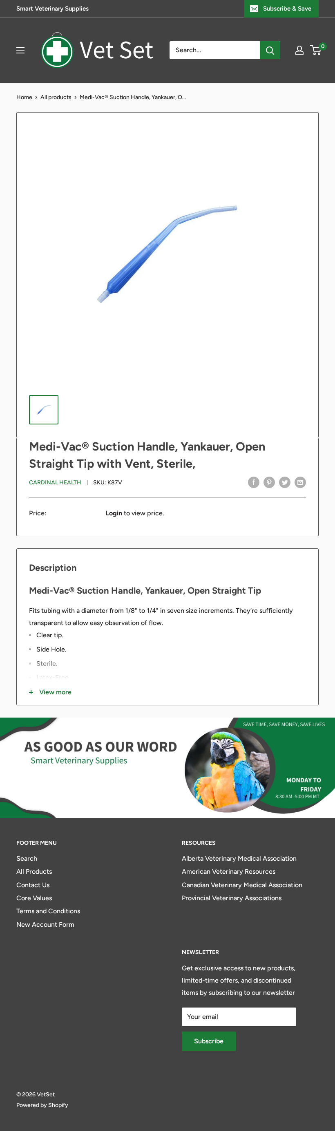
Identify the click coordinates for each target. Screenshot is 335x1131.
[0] (316, 50)
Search (26, 858)
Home (24, 97)
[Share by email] (300, 482)
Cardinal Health (55, 482)
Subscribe (208, 1041)
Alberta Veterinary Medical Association (239, 858)
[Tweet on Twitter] (284, 482)
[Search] (270, 50)
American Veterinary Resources (228, 871)
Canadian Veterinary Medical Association (242, 885)
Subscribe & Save (287, 8)
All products (55, 97)
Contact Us (32, 885)
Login (113, 513)
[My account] (299, 50)
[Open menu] (20, 50)
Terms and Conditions (48, 911)
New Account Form (45, 924)
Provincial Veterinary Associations (231, 898)
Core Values (34, 898)
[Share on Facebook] (253, 482)
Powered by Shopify (42, 1105)
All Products (34, 871)
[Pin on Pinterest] (269, 482)
